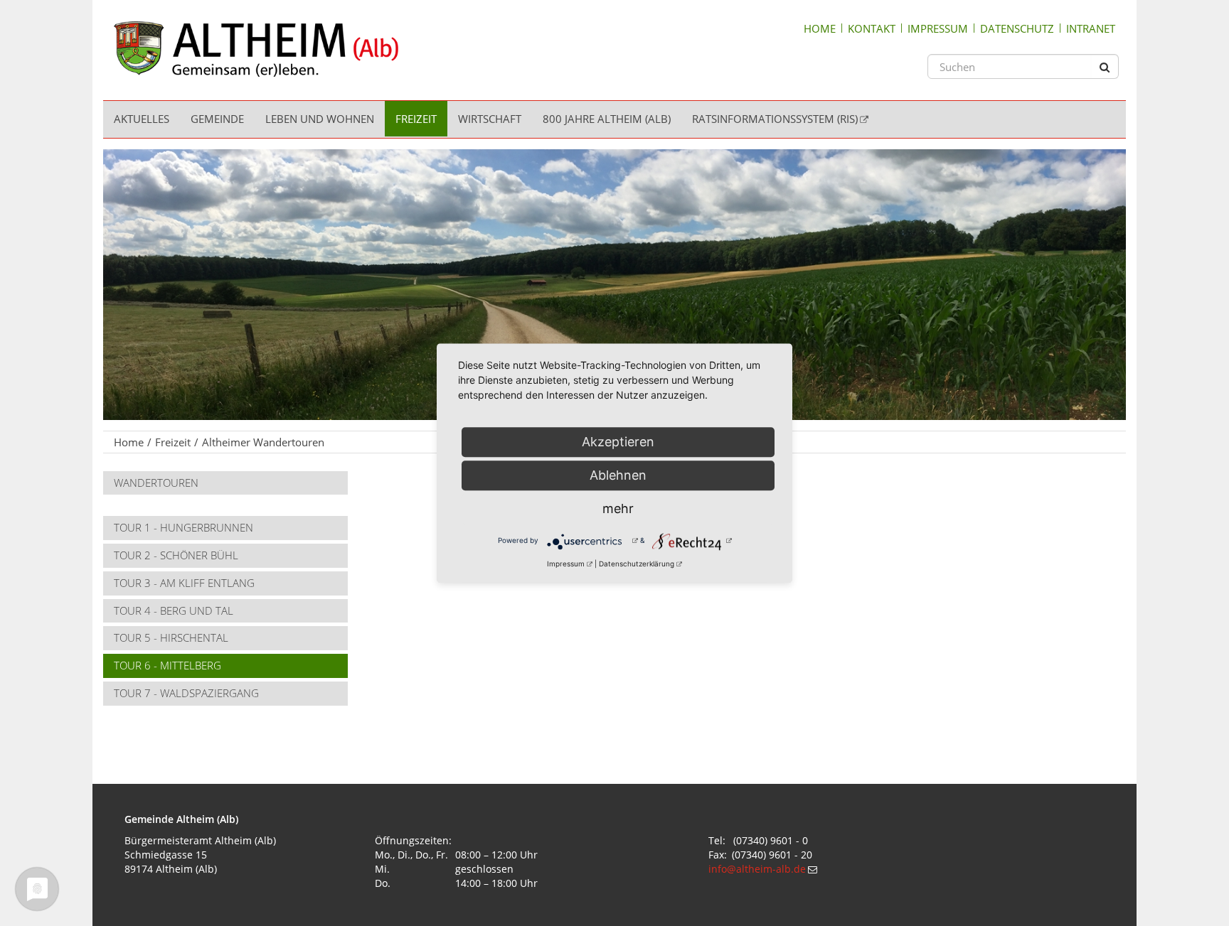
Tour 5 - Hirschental (171, 637)
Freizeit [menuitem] (416, 119)
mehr (618, 508)
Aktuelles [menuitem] (141, 119)
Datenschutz (1017, 28)
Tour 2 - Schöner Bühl (176, 555)
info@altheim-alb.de (757, 869)
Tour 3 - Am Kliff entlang (184, 583)
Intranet (1090, 28)
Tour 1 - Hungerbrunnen (183, 527)
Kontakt (871, 28)
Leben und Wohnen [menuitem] (319, 119)
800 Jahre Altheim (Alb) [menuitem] (607, 119)
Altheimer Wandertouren (263, 442)
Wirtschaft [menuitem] (489, 119)
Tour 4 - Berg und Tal (173, 610)
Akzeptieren (618, 441)
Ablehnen (618, 475)
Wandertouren (156, 482)
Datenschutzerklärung (636, 563)
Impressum (938, 28)
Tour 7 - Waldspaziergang (186, 693)
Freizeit (173, 442)
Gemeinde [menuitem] (217, 119)
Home (820, 28)
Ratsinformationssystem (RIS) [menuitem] (775, 119)
